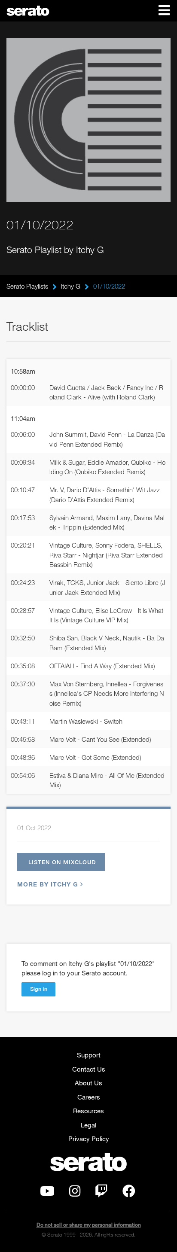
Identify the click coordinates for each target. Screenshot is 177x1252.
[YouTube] (47, 1193)
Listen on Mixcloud (62, 862)
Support (89, 1055)
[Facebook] (128, 1193)
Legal (88, 1125)
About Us (88, 1083)
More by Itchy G (47, 884)
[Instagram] (74, 1193)
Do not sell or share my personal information (89, 1225)
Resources (88, 1111)
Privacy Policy (88, 1138)
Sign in (38, 988)
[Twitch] (101, 1193)
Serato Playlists (27, 286)
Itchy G (70, 286)
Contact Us (88, 1069)
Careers (88, 1097)
